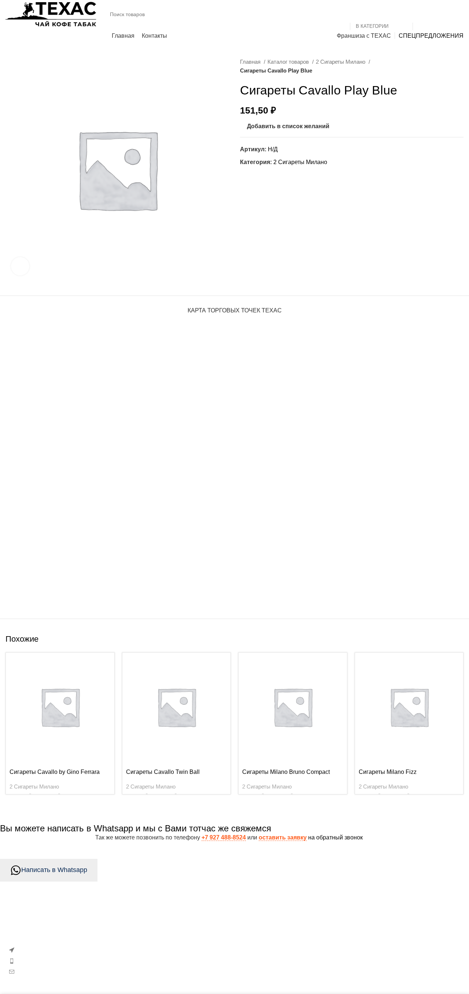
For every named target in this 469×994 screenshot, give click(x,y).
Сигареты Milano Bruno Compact (286, 772)
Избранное (177, 925)
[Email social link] (247, 176)
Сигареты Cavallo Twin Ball (163, 772)
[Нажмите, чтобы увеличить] (20, 266)
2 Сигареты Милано (341, 62)
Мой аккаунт (178, 939)
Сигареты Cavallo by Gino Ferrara (55, 772)
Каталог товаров (288, 62)
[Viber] (298, 176)
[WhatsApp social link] (267, 176)
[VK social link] (278, 176)
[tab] (235, 307)
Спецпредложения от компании (205, 966)
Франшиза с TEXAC (345, 974)
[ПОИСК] (421, 14)
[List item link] (78, 961)
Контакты (330, 925)
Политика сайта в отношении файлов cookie (222, 952)
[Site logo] (51, 14)
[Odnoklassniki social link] (257, 176)
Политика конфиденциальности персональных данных (381, 956)
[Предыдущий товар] (445, 66)
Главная (251, 62)
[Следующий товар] (460, 66)
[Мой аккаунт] (445, 14)
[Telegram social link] (288, 176)
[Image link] (63, 923)
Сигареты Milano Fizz (388, 772)
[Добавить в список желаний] (105, 661)
